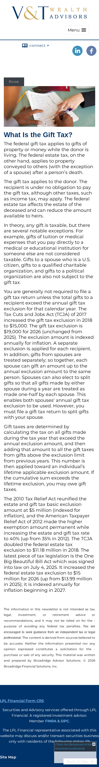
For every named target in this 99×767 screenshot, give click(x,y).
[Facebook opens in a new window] (91, 54)
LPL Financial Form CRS (22, 700)
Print (14, 81)
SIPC (65, 721)
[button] (77, 30)
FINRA (50, 721)
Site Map (8, 757)
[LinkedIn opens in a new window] (77, 54)
